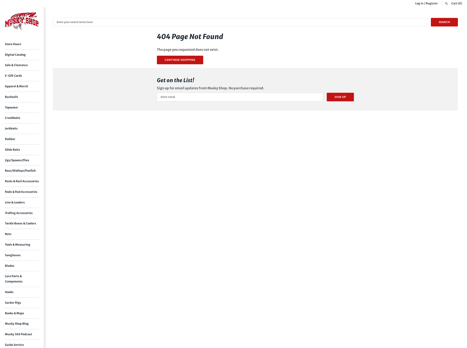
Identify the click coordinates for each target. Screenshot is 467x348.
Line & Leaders (15, 202)
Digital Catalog (15, 54)
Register (432, 3)
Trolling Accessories (19, 213)
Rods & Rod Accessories (21, 192)
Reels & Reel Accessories (22, 181)
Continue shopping (180, 60)
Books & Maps (14, 313)
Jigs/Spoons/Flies (17, 160)
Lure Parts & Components (14, 278)
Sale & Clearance (16, 65)
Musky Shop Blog (17, 323)
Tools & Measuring (17, 244)
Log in (419, 3)
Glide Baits (12, 149)
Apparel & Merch (16, 86)
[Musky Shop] (22, 21)
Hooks (9, 292)
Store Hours (13, 44)
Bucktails (11, 97)
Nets (8, 234)
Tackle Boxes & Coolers (20, 223)
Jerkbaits (11, 128)
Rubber (10, 139)
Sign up (340, 97)
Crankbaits (12, 118)
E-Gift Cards (13, 75)
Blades (9, 265)
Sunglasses (13, 255)
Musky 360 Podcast (18, 334)
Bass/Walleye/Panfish (20, 170)
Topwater (11, 107)
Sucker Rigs (13, 302)
